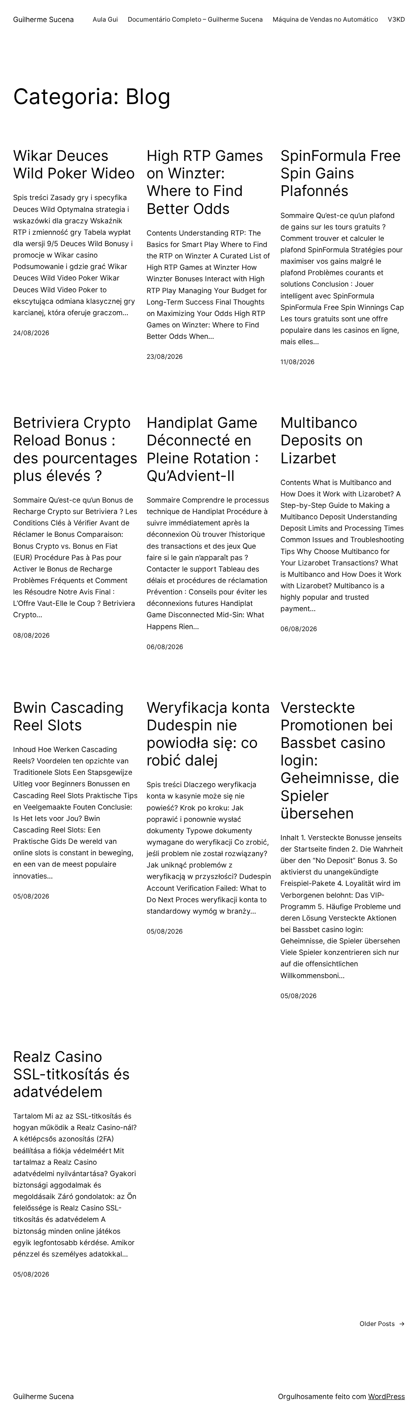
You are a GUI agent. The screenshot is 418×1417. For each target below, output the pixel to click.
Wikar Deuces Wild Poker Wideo (74, 164)
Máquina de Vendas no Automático (325, 19)
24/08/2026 (31, 333)
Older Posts (382, 1324)
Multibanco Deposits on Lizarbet (321, 440)
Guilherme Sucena (43, 19)
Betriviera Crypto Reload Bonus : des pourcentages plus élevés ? (75, 449)
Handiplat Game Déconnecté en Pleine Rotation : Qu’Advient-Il (203, 449)
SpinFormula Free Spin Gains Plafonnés (340, 173)
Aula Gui (105, 19)
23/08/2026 (165, 356)
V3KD (396, 19)
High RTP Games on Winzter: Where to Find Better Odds (205, 182)
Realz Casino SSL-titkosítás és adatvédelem (71, 1074)
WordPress (386, 1396)
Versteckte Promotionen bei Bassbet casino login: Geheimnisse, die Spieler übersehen (339, 760)
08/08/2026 (31, 635)
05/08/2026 (31, 896)
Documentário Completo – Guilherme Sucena (195, 19)
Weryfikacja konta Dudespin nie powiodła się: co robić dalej (208, 734)
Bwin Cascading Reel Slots (68, 716)
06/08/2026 (165, 647)
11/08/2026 (297, 362)
